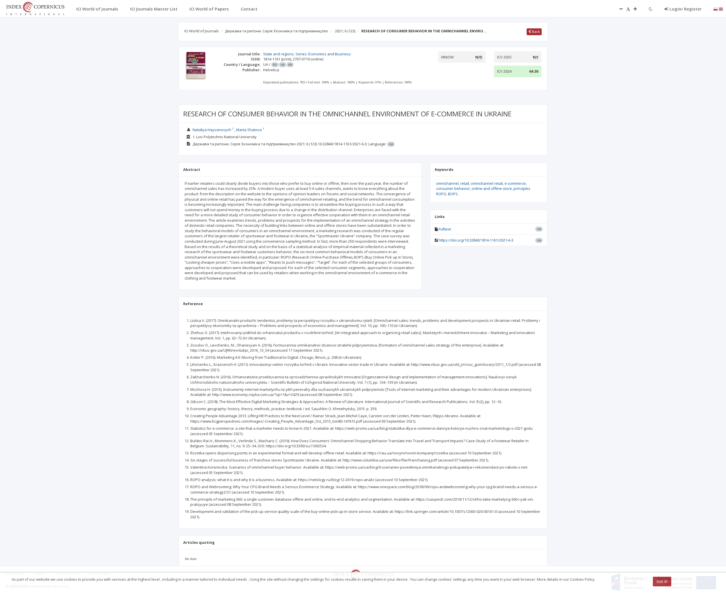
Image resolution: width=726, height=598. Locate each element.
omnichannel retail (487, 183)
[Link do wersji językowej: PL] (715, 8)
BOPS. (453, 193)
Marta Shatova (249, 129)
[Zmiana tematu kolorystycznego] (651, 8)
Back (535, 31)
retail (464, 183)
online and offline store (492, 188)
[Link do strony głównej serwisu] (35, 8)
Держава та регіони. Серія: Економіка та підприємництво (276, 30)
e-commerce (515, 183)
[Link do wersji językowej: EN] (721, 8)
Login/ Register (686, 9)
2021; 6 (345, 30)
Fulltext (445, 229)
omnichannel (447, 183)
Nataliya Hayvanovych (212, 129)
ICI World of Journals (201, 30)
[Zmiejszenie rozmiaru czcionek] (618, 8)
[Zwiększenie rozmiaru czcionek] (638, 8)
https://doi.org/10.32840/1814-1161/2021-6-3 (476, 240)
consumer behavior (453, 188)
